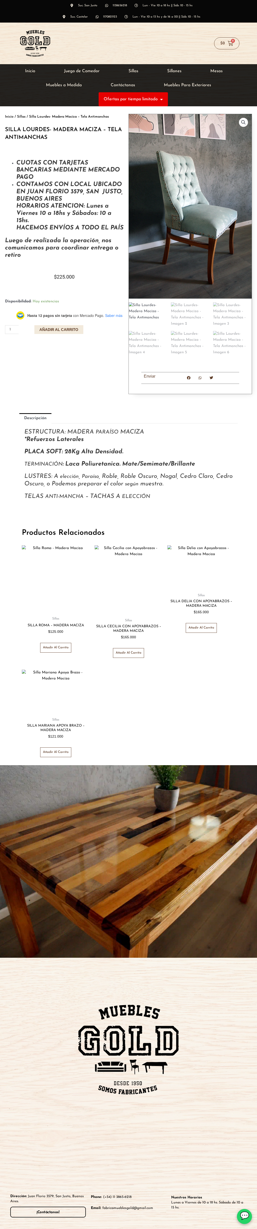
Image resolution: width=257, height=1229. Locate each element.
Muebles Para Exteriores (187, 85)
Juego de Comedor (82, 71)
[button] (243, 122)
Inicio (30, 71)
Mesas (216, 71)
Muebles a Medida (64, 85)
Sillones (174, 71)
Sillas (133, 71)
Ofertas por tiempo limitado (131, 99)
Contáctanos (123, 85)
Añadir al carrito (58, 329)
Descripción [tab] (35, 418)
